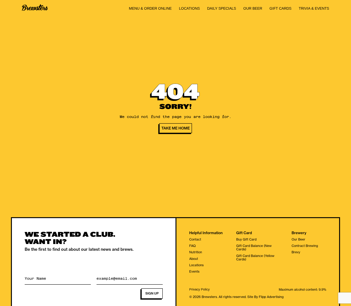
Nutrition (195, 252)
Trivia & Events (314, 8)
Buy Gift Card (246, 239)
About (193, 259)
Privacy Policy (199, 289)
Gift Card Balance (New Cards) (254, 247)
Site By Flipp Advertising (265, 297)
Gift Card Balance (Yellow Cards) (255, 257)
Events (194, 272)
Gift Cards (280, 8)
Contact (195, 239)
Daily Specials (221, 8)
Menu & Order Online (150, 8)
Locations (189, 8)
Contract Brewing (305, 246)
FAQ (192, 246)
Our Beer (252, 8)
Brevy (296, 252)
